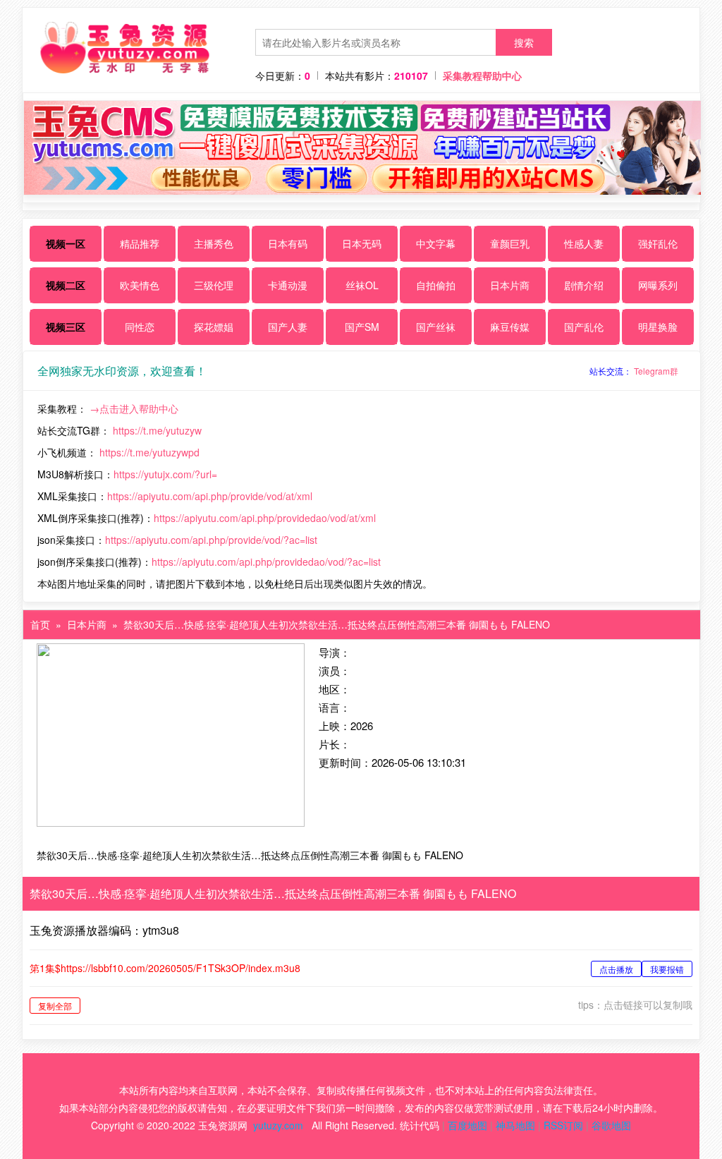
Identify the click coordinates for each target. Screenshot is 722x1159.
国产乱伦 (584, 327)
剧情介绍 (584, 285)
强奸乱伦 (658, 243)
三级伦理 (213, 285)
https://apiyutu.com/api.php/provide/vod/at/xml (209, 496)
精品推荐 (139, 243)
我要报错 (667, 969)
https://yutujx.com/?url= (165, 474)
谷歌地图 (611, 1125)
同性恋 (139, 327)
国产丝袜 (435, 327)
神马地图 (515, 1125)
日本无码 (361, 243)
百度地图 (467, 1125)
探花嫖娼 (213, 327)
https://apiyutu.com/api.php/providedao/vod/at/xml (265, 518)
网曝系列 (658, 285)
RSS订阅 (563, 1125)
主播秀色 (213, 243)
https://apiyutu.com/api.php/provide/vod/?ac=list (211, 540)
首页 (40, 624)
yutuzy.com (278, 1125)
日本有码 (287, 243)
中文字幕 (435, 243)
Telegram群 (656, 371)
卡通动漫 (287, 285)
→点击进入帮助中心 (134, 408)
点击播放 (616, 969)
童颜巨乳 (510, 243)
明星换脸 (658, 327)
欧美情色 (139, 285)
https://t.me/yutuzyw (157, 430)
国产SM (362, 327)
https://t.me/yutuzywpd (149, 452)
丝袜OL (362, 285)
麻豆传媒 (510, 327)
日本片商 (510, 285)
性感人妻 (584, 243)
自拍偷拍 (435, 285)
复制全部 (55, 1006)
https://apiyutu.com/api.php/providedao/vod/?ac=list (266, 561)
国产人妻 (287, 327)
